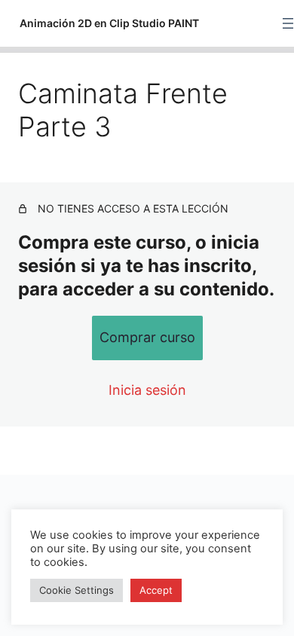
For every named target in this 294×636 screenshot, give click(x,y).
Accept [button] (156, 590)
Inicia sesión (147, 390)
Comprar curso (147, 337)
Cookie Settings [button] (76, 590)
